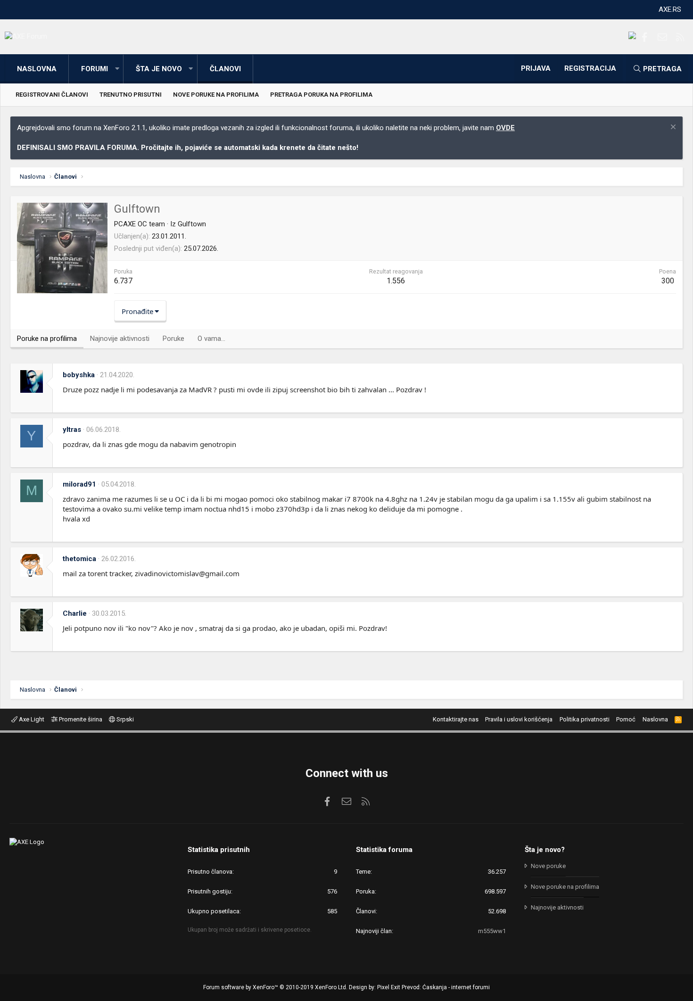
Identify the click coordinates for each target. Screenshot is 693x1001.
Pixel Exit (388, 987)
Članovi (225, 69)
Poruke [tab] (173, 338)
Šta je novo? (545, 849)
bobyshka (79, 375)
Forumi (94, 69)
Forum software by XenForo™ (275, 987)
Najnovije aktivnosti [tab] (119, 338)
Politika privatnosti (585, 719)
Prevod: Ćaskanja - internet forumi (446, 987)
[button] (117, 69)
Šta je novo (159, 69)
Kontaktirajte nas (455, 719)
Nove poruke (548, 865)
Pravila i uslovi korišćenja (519, 719)
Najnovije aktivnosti (557, 907)
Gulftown (192, 224)
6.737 (123, 280)
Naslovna (37, 69)
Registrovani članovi (52, 94)
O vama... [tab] (211, 338)
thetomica (79, 558)
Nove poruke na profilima (216, 94)
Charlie (75, 613)
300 (667, 280)
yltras (72, 429)
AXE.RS (670, 9)
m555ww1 (492, 931)
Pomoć (625, 719)
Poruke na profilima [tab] (47, 338)
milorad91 (79, 484)
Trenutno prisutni (130, 94)
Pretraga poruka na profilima (321, 94)
